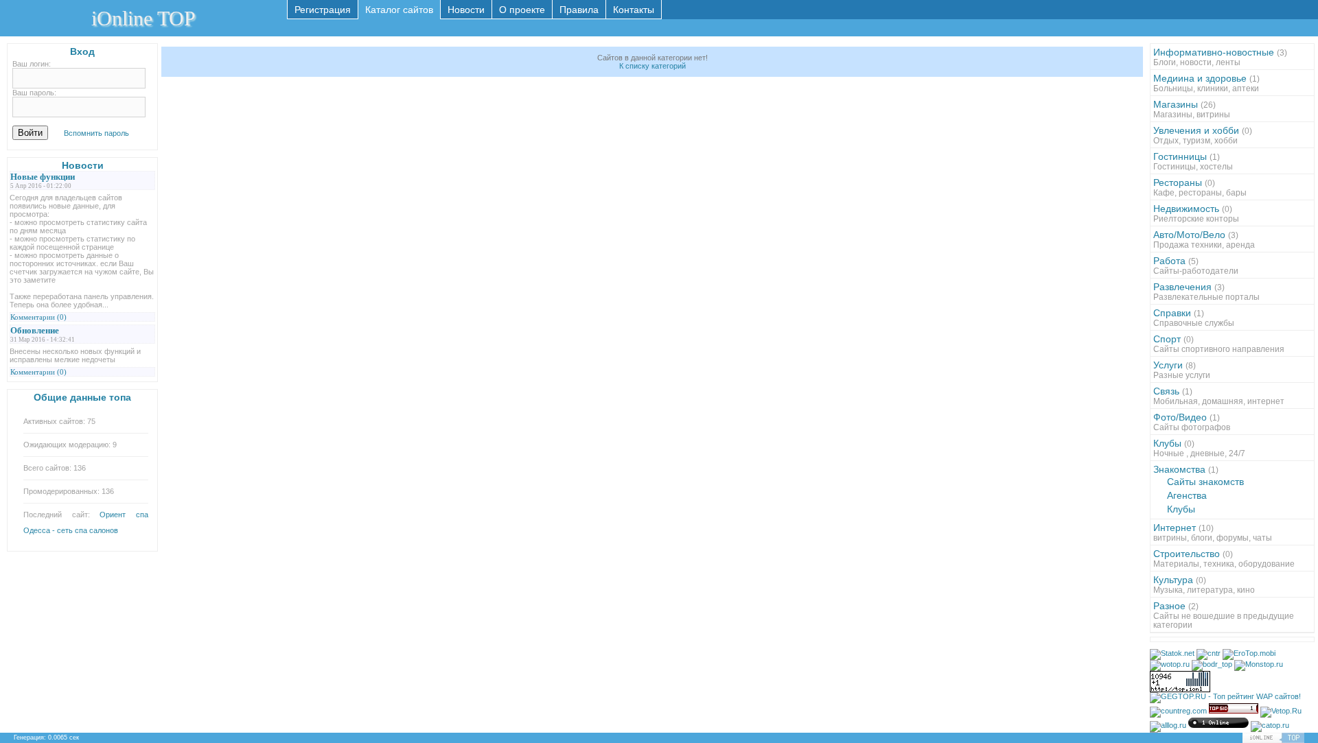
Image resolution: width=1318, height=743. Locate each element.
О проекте (522, 9)
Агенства (1187, 495)
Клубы (1181, 509)
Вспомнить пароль (96, 133)
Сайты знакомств (1205, 481)
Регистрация (322, 9)
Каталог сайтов (399, 9)
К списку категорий (652, 66)
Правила (579, 9)
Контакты (633, 9)
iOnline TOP (143, 18)
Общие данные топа (82, 397)
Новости (466, 9)
